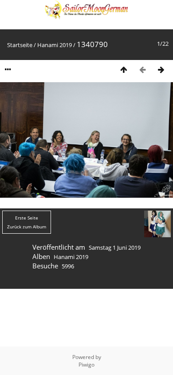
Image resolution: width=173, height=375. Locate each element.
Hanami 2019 (54, 45)
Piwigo (86, 364)
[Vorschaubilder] (123, 69)
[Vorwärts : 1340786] (161, 69)
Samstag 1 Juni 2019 (115, 247)
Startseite (19, 45)
